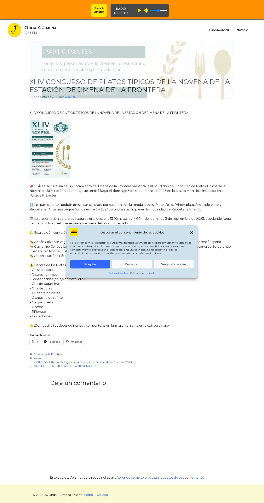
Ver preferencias (173, 264)
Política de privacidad (142, 272)
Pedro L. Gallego (96, 495)
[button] (192, 232)
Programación (219, 30)
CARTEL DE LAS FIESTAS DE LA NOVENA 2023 (66, 365)
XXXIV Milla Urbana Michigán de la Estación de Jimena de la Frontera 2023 (83, 362)
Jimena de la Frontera (48, 354)
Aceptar (90, 264)
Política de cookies (118, 272)
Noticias (243, 30)
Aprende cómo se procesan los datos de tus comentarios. (160, 477)
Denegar (132, 264)
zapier (38, 358)
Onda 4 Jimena (40, 27)
